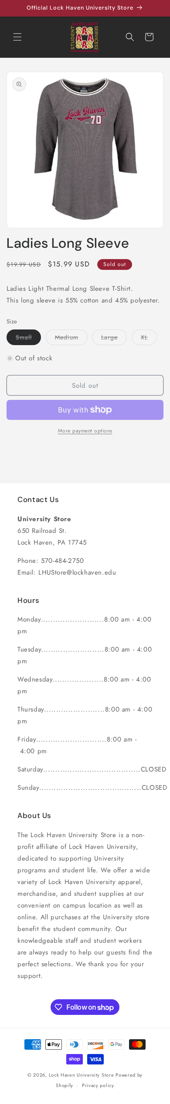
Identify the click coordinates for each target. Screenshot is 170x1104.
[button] (17, 37)
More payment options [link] (85, 431)
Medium (71, 339)
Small (28, 339)
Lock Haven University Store (81, 1074)
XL (149, 339)
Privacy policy (98, 1085)
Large (114, 339)
